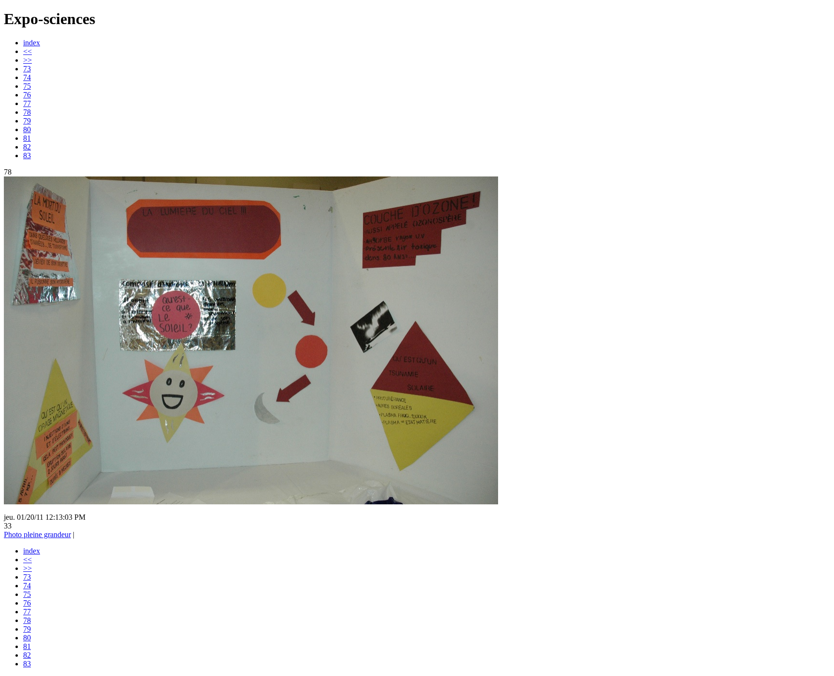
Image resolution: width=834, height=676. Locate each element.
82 (27, 147)
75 (27, 86)
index (31, 43)
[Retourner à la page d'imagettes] (251, 502)
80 (27, 129)
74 (27, 77)
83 (27, 155)
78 (27, 112)
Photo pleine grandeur (37, 534)
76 (27, 95)
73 (27, 69)
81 (27, 138)
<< (27, 51)
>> (27, 60)
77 (27, 103)
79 (27, 121)
